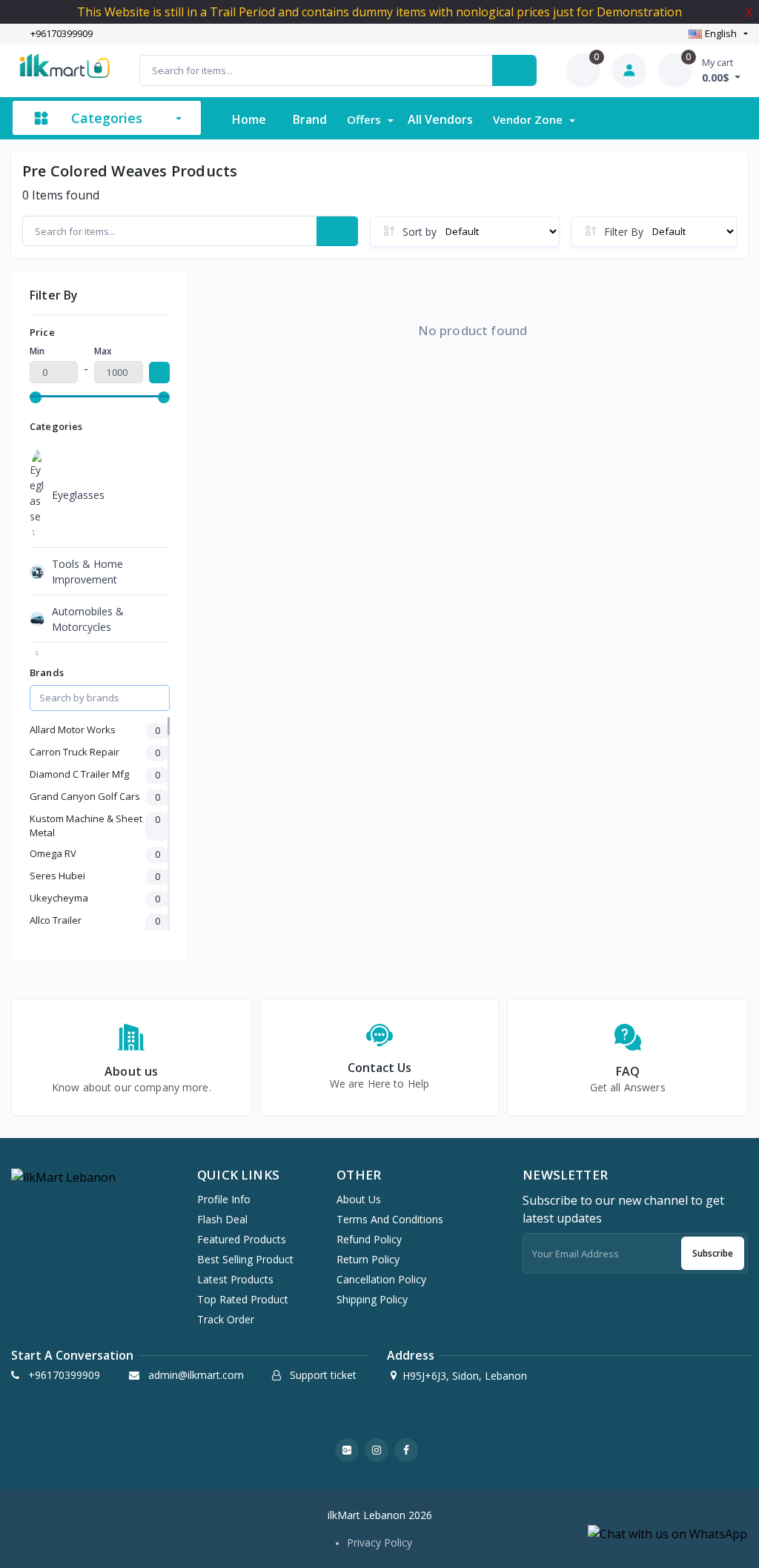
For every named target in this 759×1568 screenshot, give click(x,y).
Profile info (224, 1199)
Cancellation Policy (381, 1279)
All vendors (440, 119)
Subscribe (712, 1253)
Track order (225, 1319)
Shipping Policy (372, 1299)
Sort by (419, 232)
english (721, 33)
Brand (310, 119)
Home (249, 119)
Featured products (241, 1239)
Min (37, 351)
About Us (359, 1199)
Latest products (235, 1279)
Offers (365, 119)
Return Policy (368, 1259)
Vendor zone (529, 119)
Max (103, 351)
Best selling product (245, 1259)
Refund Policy (369, 1239)
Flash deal (222, 1219)
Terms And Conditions (390, 1219)
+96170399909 (61, 34)
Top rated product (242, 1299)
